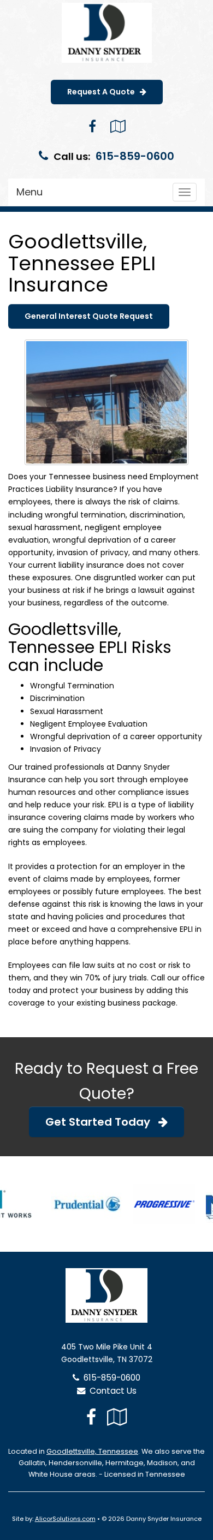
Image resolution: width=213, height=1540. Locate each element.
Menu (29, 192)
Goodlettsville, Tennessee (92, 1451)
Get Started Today (101, 1121)
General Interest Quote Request (89, 316)
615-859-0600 (135, 156)
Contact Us (111, 1390)
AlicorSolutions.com (65, 1518)
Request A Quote (103, 91)
